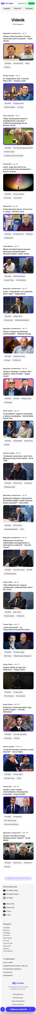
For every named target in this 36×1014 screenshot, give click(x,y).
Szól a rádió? (8, 962)
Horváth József (18, 570)
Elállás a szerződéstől (7, 950)
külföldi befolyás (10, 574)
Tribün (8, 911)
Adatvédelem (8, 975)
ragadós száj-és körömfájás (13, 155)
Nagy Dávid (17, 316)
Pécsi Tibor (17, 483)
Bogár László (26, 398)
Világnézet (17, 816)
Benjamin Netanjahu (22, 320)
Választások (8, 238)
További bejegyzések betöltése (18, 878)
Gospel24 (6, 935)
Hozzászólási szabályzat (12, 969)
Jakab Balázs (8, 246)
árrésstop (8, 738)
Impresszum (7, 972)
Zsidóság (27, 483)
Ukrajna (7, 360)
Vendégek (29, 8)
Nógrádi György (19, 356)
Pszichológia (9, 696)
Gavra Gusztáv (8, 116)
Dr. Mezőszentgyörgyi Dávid (23, 148)
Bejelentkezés (22, 3)
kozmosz (7, 198)
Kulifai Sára (28, 441)
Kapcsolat (6, 946)
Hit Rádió (9, 898)
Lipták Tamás (9, 280)
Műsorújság (7, 938)
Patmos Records (18, 1004)
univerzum (18, 198)
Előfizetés (31, 3)
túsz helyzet (20, 696)
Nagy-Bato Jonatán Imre (12, 33)
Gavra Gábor (18, 774)
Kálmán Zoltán (9, 152)
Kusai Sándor (18, 63)
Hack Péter (17, 525)
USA (19, 778)
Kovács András (18, 194)
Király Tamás (8, 411)
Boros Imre (17, 862)
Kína (27, 63)
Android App (7, 943)
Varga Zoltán (7, 582)
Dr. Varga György (10, 820)
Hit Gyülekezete (18, 994)
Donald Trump (9, 778)
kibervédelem (9, 616)
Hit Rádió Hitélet (12, 890)
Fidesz (16, 738)
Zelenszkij (16, 360)
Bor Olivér (17, 612)
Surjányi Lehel (18, 103)
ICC (22, 529)
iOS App (6, 941)
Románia (29, 234)
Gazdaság (8, 402)
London (20, 107)
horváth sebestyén (19, 734)
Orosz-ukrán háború (11, 824)
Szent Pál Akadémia (18, 1001)
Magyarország (9, 487)
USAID (29, 570)
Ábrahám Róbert (19, 276)
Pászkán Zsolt (18, 234)
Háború (7, 67)
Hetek (6, 444)
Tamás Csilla (7, 624)
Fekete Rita (7, 164)
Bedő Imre (28, 862)
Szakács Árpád (18, 652)
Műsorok (17, 8)
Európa (16, 398)
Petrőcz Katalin (8, 76)
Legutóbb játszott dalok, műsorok (15, 966)
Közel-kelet (8, 320)
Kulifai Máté (17, 441)
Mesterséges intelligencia (22, 656)
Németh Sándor (18, 998)
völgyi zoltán (18, 692)
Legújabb (6, 8)
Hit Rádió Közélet (12, 894)
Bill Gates (7, 656)
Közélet (8, 63)
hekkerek (20, 616)
